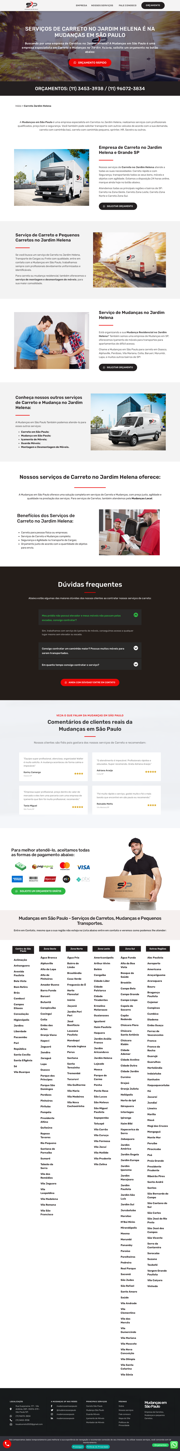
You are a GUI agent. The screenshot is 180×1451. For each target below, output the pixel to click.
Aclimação (20, 959)
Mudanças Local (142, 498)
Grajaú (125, 1083)
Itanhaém (153, 1079)
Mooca (98, 1069)
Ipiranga (126, 1117)
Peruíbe (152, 1143)
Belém (98, 969)
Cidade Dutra (129, 1065)
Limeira (152, 1108)
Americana (154, 969)
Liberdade (20, 1031)
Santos (151, 1187)
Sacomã (126, 1274)
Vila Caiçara (154, 1280)
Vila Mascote (129, 1343)
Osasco (45, 1069)
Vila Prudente (102, 1158)
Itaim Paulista (102, 1027)
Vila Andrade (129, 1303)
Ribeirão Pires (156, 1176)
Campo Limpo (129, 1000)
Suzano (152, 1259)
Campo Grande (130, 994)
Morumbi (126, 1239)
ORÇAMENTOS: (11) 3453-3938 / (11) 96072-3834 (90, 88)
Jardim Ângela (130, 1154)
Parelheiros (128, 1256)
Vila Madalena (49, 1199)
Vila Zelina (100, 1164)
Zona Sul (130, 948)
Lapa (43, 1064)
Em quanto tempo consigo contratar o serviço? (70, 664)
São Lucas (100, 1096)
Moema (125, 1233)
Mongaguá (154, 1131)
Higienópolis (21, 1019)
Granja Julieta (130, 1088)
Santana (72, 1058)
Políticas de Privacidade (97, 1447)
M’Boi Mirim (128, 1222)
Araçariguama (156, 975)
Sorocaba (153, 1253)
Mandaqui (73, 1040)
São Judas (127, 1280)
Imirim (71, 1000)
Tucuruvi (73, 1079)
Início (18, 105)
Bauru (151, 986)
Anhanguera (22, 965)
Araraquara (154, 980)
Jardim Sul (127, 1204)
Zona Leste (104, 948)
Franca (151, 1040)
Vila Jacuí (100, 1146)
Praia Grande (155, 1160)
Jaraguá (45, 1058)
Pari (16, 1043)
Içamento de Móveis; (34, 439)
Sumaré (45, 1158)
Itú (149, 1091)
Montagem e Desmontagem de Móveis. (45, 447)
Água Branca (48, 957)
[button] (90, 617)
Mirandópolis (129, 1227)
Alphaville (46, 963)
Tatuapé (99, 1123)
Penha (98, 1085)
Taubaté (152, 1264)
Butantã (45, 1002)
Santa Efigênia (23, 1060)
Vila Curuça (101, 1135)
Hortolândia (154, 1067)
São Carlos (154, 1212)
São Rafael (127, 1285)
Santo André (155, 1182)
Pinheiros (46, 1100)
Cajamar (152, 1002)
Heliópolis (127, 1094)
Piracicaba (154, 1149)
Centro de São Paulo (23, 949)
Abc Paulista (155, 957)
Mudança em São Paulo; (36, 435)
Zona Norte (76, 948)
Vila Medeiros (75, 1096)
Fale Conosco (127, 5)
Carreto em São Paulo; (35, 431)
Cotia (43, 1019)
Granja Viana (48, 1035)
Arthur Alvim (102, 963)
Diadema (152, 1019)
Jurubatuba (128, 1210)
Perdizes (45, 1094)
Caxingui (46, 1013)
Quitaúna (46, 1127)
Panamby (126, 1245)
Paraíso (125, 1251)
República (20, 1048)
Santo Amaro (129, 1291)
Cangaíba (100, 975)
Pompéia (45, 1112)
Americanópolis (104, 957)
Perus (71, 1052)
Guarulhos (154, 1062)
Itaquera (99, 1032)
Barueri (45, 996)
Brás (17, 992)
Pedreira (126, 1262)
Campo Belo (128, 988)
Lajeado (99, 1063)
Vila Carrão (101, 1129)
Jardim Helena (103, 1058)
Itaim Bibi (126, 1123)
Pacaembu (20, 1037)
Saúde (125, 1297)
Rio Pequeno (48, 1143)
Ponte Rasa (101, 1090)
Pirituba (45, 1106)
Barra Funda (48, 990)
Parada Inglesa (76, 1046)
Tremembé (73, 1073)
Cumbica (152, 1013)
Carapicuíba (48, 1007)
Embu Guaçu (155, 1025)
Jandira (45, 1052)
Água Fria (73, 957)
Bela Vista (20, 981)
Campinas (153, 1007)
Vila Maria (73, 1090)
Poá (149, 1155)
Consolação (21, 1013)
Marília (151, 1114)
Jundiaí (152, 1102)
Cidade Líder (102, 980)
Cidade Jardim (130, 1071)
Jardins (18, 1025)
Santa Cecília (22, 1054)
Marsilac (126, 1216)
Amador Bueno (49, 984)
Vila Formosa (102, 1141)
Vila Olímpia (128, 1359)
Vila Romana (48, 1204)
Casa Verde (74, 978)
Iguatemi (99, 1021)
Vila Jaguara (48, 1183)
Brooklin (126, 982)
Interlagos (127, 1112)
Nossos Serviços (102, 5)
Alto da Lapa (48, 969)
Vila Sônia (127, 1374)
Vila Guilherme (76, 1085)
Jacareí (152, 1096)
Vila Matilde (101, 1152)
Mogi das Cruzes (157, 1126)
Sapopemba (101, 1117)
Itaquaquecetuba (158, 1085)
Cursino (126, 1077)
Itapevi (44, 1040)
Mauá (150, 1120)
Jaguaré (45, 1046)
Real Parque (128, 1268)
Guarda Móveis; (30, 443)
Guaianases (101, 1015)
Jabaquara (127, 1139)
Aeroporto (153, 963)
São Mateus (101, 1102)
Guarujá (152, 1056)
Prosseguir (78, 1447)
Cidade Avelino (130, 1059)
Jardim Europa (130, 1160)
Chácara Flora (130, 1025)
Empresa (81, 5)
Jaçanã (72, 1005)
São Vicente (155, 1237)
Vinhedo (152, 1286)
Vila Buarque (22, 1072)
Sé (15, 1066)
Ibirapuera (127, 1106)
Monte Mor (154, 1137)
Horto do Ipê (128, 1100)
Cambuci (19, 998)
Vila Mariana (128, 1338)
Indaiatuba (154, 1073)
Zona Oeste (50, 948)
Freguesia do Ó (76, 984)
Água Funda (128, 957)
